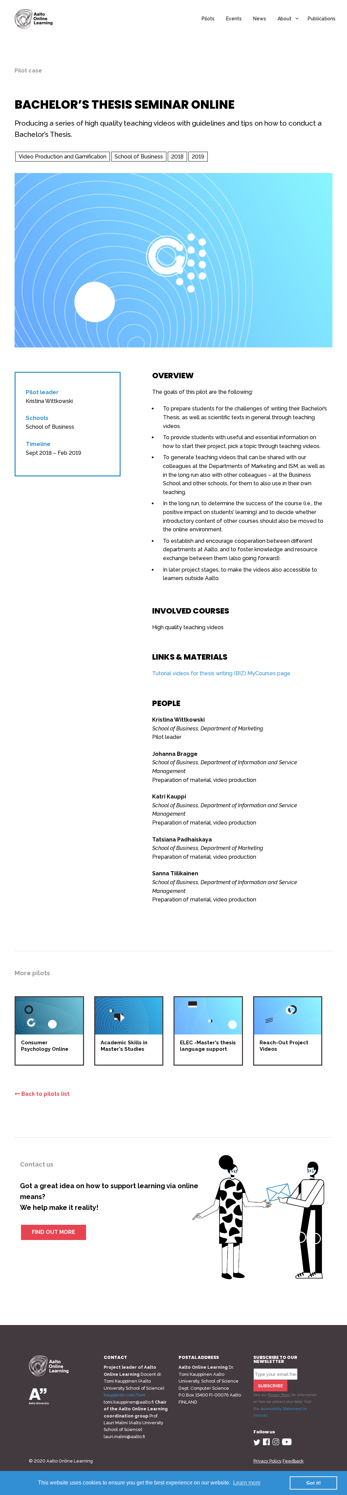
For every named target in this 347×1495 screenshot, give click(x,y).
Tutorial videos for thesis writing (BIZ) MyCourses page (221, 673)
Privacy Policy (279, 1395)
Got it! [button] (313, 1483)
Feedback (293, 1461)
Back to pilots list (44, 1094)
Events (234, 18)
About (284, 18)
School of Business (139, 156)
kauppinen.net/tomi (124, 1394)
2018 (177, 156)
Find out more (53, 1232)
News (259, 18)
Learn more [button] (247, 1483)
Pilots (208, 18)
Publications (321, 18)
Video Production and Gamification (62, 156)
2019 (198, 156)
